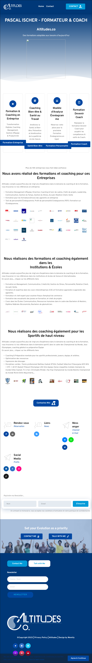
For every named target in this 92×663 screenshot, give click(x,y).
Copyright (23, 637)
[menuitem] (41, 6)
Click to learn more (36, 660)
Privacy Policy (40, 637)
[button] (78, 658)
